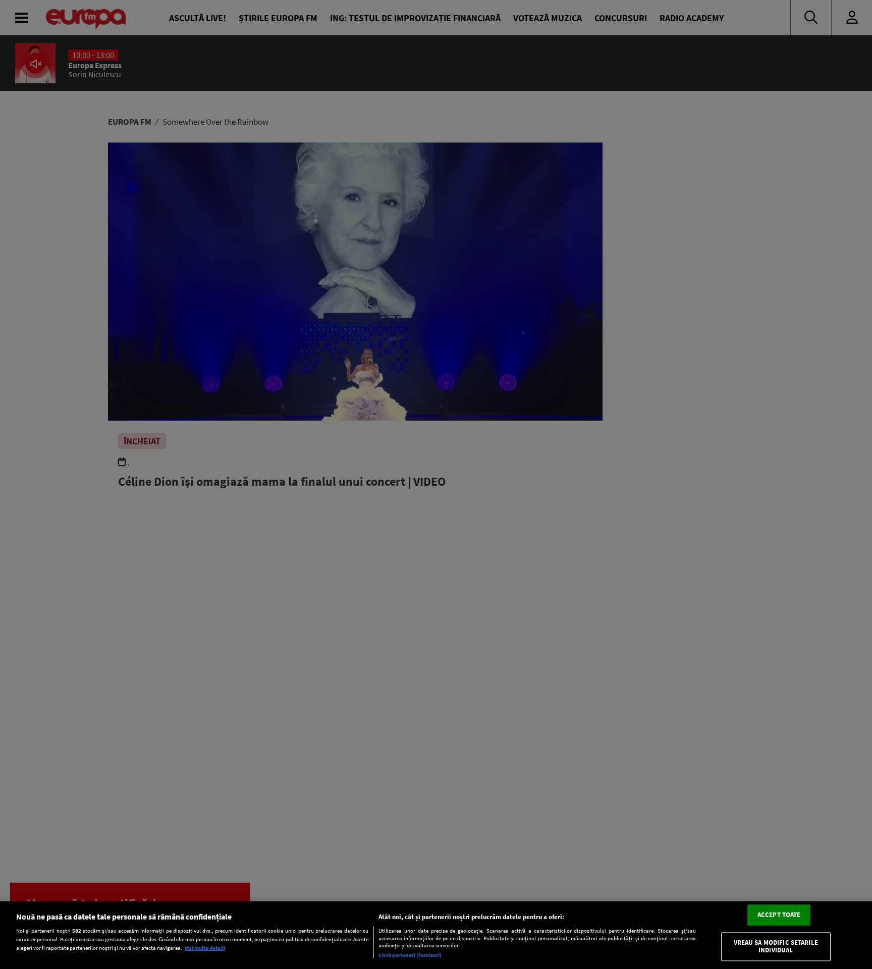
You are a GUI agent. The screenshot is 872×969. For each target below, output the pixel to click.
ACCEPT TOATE (779, 914)
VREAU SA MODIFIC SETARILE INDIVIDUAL (776, 946)
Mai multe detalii (205, 947)
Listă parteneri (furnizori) (410, 954)
